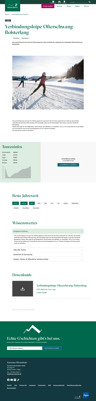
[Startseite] (78, 397)
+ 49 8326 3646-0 (14, 372)
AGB (49, 385)
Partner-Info (23, 385)
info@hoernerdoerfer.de (14, 374)
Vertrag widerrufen (58, 385)
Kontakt (9, 385)
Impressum (32, 385)
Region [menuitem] (77, 6)
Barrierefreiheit (11, 388)
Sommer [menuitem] (59, 6)
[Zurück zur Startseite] (12, 5)
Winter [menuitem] (69, 6)
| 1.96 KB (42, 293)
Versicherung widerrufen (74, 385)
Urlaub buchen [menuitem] (48, 6)
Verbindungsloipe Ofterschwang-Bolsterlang (20, 14)
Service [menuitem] (86, 6)
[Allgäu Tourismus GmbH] (86, 395)
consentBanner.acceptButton (68, 165)
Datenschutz (42, 385)
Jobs (15, 385)
